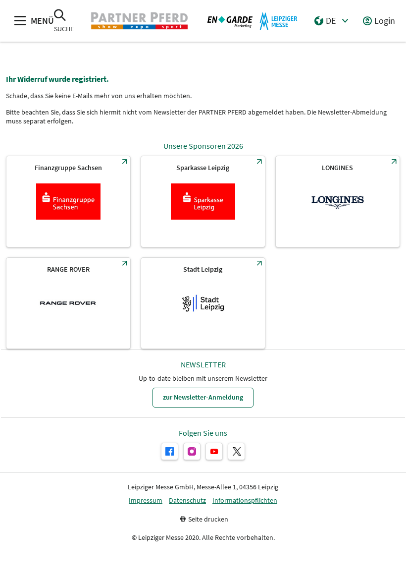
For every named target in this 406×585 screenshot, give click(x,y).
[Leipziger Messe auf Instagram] (192, 451)
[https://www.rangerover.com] (68, 303)
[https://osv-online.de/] (68, 201)
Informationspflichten (244, 500)
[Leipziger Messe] (252, 21)
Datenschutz (187, 500)
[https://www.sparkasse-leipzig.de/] (203, 201)
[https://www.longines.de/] (338, 201)
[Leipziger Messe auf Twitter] (236, 451)
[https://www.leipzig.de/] (203, 303)
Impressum (145, 500)
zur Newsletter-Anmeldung (203, 397)
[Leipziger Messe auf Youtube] (214, 451)
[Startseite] (139, 21)
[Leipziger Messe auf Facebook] (169, 451)
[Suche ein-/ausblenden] (60, 16)
